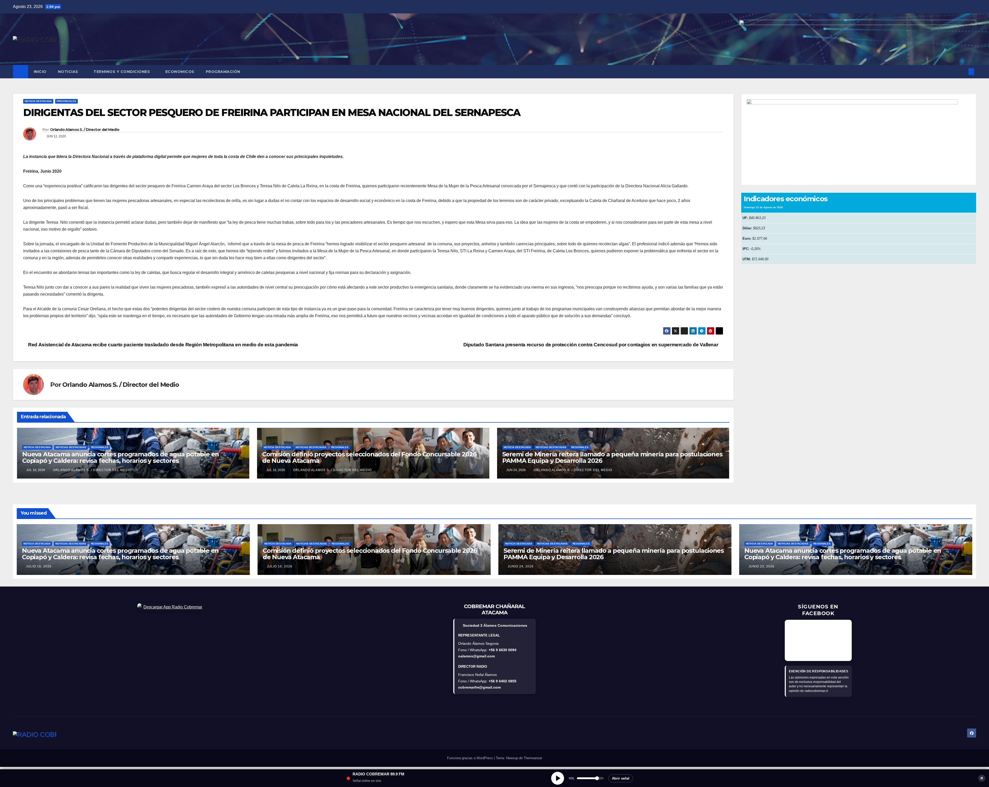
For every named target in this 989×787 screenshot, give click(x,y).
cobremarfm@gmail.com (479, 687)
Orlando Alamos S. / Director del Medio (84, 129)
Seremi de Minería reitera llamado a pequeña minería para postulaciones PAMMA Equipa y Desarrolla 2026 (612, 457)
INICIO (40, 71)
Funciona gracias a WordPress (470, 758)
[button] (962, 71)
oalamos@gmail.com (476, 656)
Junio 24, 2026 (521, 566)
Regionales (99, 447)
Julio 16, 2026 (39, 566)
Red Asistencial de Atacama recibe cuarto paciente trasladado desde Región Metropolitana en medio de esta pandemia (162, 344)
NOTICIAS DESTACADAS (71, 447)
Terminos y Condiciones (122, 71)
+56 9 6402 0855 (502, 681)
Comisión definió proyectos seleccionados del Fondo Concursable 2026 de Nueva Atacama (369, 457)
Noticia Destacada (38, 101)
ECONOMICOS (179, 71)
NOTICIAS (69, 71)
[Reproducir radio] (557, 778)
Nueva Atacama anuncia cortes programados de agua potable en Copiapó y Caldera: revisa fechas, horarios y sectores (120, 457)
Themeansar (533, 758)
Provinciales (66, 101)
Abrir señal (620, 778)
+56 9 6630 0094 (502, 650)
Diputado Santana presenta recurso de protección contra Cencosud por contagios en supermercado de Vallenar (591, 344)
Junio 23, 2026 (761, 566)
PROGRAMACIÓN (223, 71)
